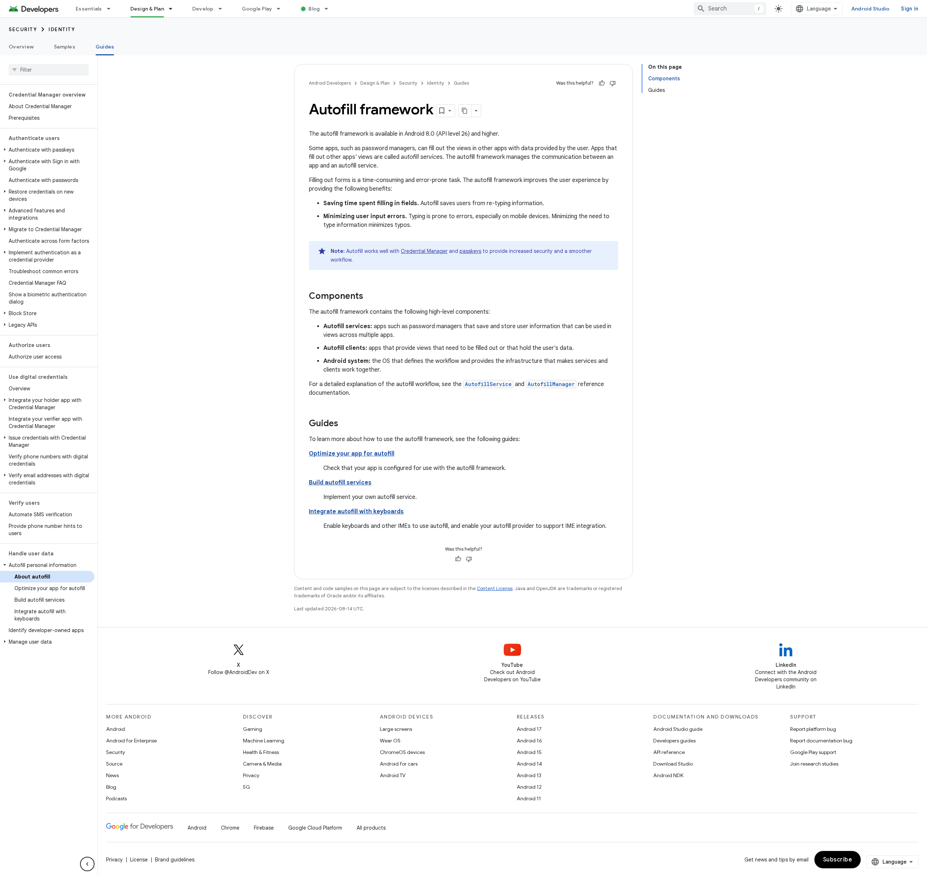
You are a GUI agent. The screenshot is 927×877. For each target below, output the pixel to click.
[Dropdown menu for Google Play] (281, 8)
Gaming (252, 729)
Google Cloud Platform (315, 828)
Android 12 (529, 787)
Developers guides (674, 740)
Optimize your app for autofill (351, 453)
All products (371, 828)
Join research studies (814, 764)
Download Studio (673, 764)
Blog (314, 8)
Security (23, 29)
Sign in (909, 8)
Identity (62, 29)
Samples (64, 46)
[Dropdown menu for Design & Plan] (174, 8)
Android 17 (529, 729)
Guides (105, 46)
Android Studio (870, 8)
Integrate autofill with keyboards (356, 511)
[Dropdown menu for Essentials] (112, 8)
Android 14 (529, 764)
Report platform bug (813, 729)
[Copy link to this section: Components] (370, 296)
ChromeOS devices (402, 752)
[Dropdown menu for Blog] (329, 8)
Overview (21, 46)
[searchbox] (49, 70)
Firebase (264, 828)
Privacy (251, 775)
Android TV (393, 775)
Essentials (89, 8)
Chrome (230, 828)
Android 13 (529, 775)
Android (115, 729)
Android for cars (399, 764)
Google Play (257, 8)
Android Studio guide (677, 729)
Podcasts (116, 798)
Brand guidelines (174, 860)
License (139, 860)
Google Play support (813, 752)
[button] (47, 150)
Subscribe (837, 859)
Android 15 (529, 752)
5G (246, 787)
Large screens (396, 729)
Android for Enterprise (131, 740)
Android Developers (330, 83)
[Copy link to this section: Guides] (345, 424)
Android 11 (529, 798)
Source (114, 764)
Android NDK (668, 775)
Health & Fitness (261, 752)
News (112, 775)
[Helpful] (601, 83)
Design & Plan (147, 8)
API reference (669, 752)
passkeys (470, 251)
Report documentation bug (821, 740)
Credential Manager (424, 251)
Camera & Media (262, 764)
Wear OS (390, 740)
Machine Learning (263, 740)
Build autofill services (340, 482)
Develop (203, 8)
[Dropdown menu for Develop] (223, 8)
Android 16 (529, 740)
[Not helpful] (612, 83)
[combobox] (730, 8)
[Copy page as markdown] (464, 111)
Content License (495, 588)
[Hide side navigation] (87, 864)
